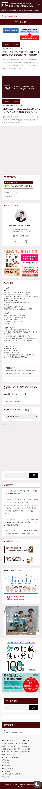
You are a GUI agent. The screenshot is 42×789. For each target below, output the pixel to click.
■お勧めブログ (26, 752)
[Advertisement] (21, 150)
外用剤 (7, 44)
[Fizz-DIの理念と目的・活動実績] (21, 185)
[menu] (39, 4)
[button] (37, 784)
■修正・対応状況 (7, 768)
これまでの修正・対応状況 (12, 402)
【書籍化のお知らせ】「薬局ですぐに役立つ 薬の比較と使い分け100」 (11, 751)
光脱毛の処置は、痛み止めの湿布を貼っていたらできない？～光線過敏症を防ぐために (21, 110)
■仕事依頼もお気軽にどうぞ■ (21, 236)
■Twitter (24, 743)
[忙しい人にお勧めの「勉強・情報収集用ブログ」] (21, 560)
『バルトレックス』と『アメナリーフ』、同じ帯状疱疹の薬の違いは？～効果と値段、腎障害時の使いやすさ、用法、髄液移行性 (21, 522)
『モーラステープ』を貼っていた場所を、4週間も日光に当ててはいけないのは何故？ (20, 53)
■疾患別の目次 (7, 765)
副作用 (16, 44)
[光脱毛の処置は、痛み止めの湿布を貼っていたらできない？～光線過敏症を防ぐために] (21, 87)
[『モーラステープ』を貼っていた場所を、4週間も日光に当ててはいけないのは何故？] (21, 34)
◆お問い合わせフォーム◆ (15, 394)
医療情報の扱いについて (11, 192)
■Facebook (25, 746)
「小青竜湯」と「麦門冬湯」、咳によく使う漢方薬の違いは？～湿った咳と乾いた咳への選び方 (21, 501)
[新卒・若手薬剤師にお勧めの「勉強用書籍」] (21, 550)
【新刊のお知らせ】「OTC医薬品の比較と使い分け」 (11, 745)
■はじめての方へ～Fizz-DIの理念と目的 (11, 759)
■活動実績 (5, 763)
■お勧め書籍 (25, 749)
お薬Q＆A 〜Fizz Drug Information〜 (22, 784)
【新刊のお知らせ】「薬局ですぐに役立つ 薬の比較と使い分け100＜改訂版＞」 (20, 492)
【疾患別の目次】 (9, 196)
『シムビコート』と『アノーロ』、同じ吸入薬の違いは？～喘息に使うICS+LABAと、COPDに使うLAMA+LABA (21, 510)
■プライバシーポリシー (9, 771)
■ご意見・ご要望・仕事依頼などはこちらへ (11, 775)
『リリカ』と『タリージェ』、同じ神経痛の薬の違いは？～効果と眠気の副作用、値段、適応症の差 (21, 532)
